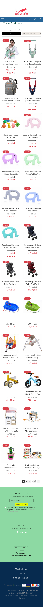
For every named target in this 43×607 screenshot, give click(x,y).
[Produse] (3, 20)
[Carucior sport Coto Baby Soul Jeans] (32, 233)
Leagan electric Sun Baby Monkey (32, 356)
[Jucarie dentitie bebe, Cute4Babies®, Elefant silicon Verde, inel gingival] (32, 159)
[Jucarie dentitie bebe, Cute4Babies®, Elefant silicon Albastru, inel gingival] (32, 196)
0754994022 (22, 553)
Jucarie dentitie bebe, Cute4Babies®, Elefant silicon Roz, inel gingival (32, 136)
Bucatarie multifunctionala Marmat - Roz (10, 466)
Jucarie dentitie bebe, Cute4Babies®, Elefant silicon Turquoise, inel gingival (10, 246)
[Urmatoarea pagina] (38, 481)
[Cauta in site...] (40, 19)
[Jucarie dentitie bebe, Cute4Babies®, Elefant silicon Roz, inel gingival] (32, 123)
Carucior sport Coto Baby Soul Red (32, 283)
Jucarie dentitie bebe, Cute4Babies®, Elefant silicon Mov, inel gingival (11, 173)
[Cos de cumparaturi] (35, 19)
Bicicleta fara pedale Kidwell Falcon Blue (32, 393)
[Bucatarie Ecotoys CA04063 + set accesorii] (10, 416)
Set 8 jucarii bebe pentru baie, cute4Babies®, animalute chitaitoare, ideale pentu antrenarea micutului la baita (10, 136)
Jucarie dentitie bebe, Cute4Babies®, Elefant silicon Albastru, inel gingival (32, 209)
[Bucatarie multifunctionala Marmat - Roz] (10, 453)
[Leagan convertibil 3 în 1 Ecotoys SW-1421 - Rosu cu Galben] (10, 343)
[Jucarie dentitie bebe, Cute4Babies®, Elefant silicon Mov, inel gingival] (10, 159)
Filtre (12, 34)
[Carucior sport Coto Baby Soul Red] (32, 269)
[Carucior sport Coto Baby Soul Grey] (10, 269)
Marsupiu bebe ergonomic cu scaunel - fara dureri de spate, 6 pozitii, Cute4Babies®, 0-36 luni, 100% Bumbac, (11, 62)
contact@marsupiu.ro (23, 556)
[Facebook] (17, 532)
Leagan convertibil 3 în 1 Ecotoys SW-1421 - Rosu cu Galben (10, 356)
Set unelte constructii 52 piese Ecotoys (32, 429)
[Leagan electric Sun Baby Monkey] (32, 343)
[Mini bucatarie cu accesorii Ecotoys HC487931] (32, 453)
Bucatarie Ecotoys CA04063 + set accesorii (11, 429)
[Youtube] (21, 532)
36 (35, 481)
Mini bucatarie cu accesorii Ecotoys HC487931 (32, 466)
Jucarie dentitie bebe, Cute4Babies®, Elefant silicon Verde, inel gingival (32, 173)
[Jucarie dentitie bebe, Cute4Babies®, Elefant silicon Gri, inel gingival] (10, 196)
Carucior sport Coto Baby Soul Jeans (32, 246)
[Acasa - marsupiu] (21, 12)
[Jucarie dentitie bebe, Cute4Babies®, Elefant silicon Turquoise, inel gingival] (10, 233)
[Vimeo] (26, 532)
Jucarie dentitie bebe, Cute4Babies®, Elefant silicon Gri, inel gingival (11, 209)
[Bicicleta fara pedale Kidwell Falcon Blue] (32, 379)
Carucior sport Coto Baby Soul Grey (10, 283)
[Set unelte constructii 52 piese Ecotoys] (32, 416)
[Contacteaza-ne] (29, 19)
